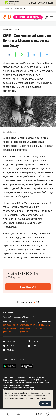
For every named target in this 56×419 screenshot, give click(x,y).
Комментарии (28, 302)
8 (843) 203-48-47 (27, 325)
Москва (18, 8)
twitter (34, 341)
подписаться (28, 286)
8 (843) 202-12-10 (10, 325)
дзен (34, 345)
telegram (10, 345)
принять (45, 404)
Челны (6, 8)
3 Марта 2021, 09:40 (11, 29)
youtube (10, 350)
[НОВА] (27, 17)
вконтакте (11, 341)
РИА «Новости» (43, 82)
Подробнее (44, 398)
